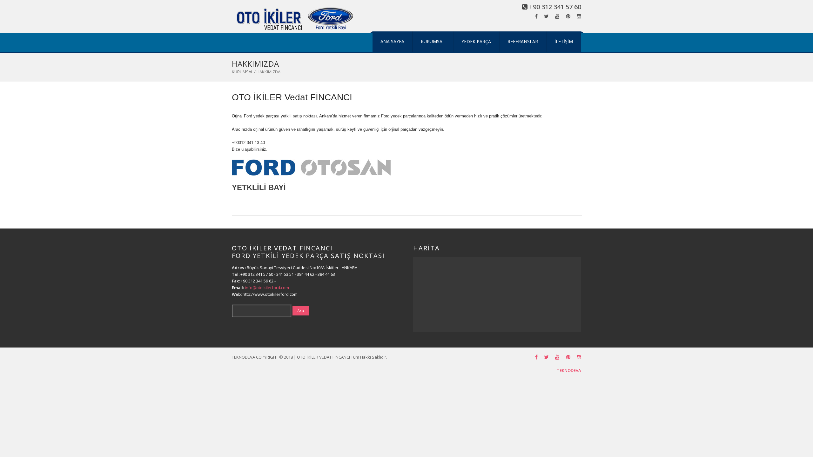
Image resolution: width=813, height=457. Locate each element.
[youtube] (557, 16)
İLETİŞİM (563, 41)
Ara (300, 311)
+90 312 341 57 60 (555, 7)
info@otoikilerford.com (267, 287)
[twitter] (546, 16)
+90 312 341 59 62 (257, 281)
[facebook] (536, 16)
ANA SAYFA (392, 41)
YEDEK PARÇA (476, 41)
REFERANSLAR (522, 41)
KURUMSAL (433, 41)
